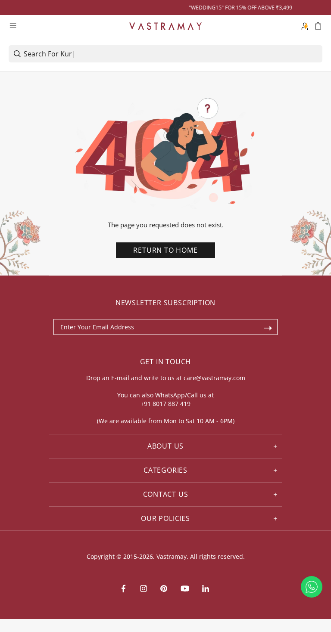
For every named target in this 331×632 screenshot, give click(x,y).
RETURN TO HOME (165, 250)
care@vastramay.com (214, 378)
